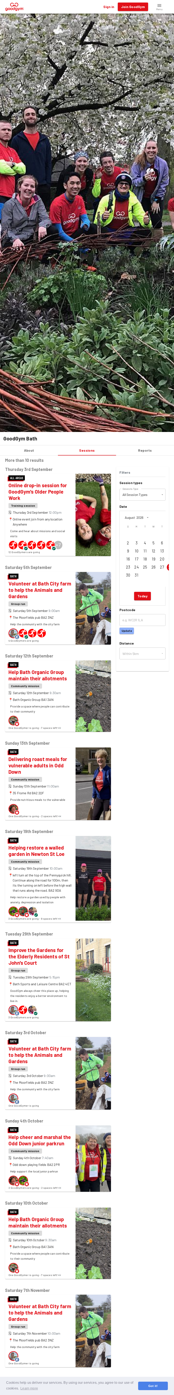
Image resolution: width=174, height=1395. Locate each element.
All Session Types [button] (135, 495)
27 (162, 567)
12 (154, 551)
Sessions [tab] (87, 450)
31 (136, 575)
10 (137, 551)
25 (145, 567)
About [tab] (29, 450)
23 (128, 567)
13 (162, 551)
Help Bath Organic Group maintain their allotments (37, 675)
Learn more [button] (29, 1388)
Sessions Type (130, 488)
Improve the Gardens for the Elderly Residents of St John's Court (39, 956)
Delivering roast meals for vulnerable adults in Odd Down (37, 765)
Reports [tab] (145, 450)
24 (136, 567)
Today (142, 596)
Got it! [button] (153, 1386)
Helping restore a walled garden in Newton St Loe (36, 850)
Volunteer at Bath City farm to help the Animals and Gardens (39, 589)
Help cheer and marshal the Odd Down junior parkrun (39, 1140)
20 (162, 559)
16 (128, 559)
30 (128, 575)
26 (154, 567)
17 (136, 559)
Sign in (108, 7)
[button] (159, 7)
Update (127, 630)
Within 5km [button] (130, 654)
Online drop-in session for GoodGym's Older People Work (37, 491)
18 (145, 559)
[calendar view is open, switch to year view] (148, 517)
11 (145, 551)
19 (153, 559)
